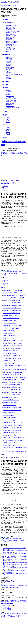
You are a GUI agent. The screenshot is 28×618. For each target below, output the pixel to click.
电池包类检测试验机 (11, 32)
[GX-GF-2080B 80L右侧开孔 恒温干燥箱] (13, 300)
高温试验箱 (8, 75)
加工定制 (5, 84)
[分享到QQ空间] (1, 270)
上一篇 (11, 271)
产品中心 (5, 87)
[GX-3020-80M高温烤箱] (9, 330)
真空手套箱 (8, 47)
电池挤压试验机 (10, 34)
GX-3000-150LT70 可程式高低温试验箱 (12, 343)
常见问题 (8, 120)
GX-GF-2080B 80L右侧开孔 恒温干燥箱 (12, 303)
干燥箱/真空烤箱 (10, 67)
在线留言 (11, 2)
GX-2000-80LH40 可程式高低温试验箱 (12, 328)
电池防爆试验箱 (10, 30)
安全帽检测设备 (10, 96)
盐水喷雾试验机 (10, 61)
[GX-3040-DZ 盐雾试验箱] (9, 335)
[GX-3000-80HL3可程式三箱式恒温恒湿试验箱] (14, 295)
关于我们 (5, 125)
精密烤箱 (8, 77)
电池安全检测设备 (8, 23)
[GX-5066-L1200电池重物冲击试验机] (12, 310)
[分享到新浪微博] (2, 270)
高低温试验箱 (9, 58)
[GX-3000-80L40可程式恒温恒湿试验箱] (13, 305)
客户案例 (5, 112)
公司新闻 (8, 117)
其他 (7, 108)
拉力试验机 (6, 81)
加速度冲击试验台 (10, 28)
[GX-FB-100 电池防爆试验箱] (10, 320)
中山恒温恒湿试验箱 (14, 601)
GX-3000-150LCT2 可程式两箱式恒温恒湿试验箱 (14, 369)
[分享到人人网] (5, 270)
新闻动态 (6, 2)
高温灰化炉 (8, 65)
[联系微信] (6, 605)
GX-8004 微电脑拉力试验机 (9, 353)
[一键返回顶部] (7, 609)
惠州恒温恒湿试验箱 (21, 600)
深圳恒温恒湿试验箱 (8, 603)
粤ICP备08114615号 (9, 581)
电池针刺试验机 (10, 27)
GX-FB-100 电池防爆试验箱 (9, 323)
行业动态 (8, 119)
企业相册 (8, 129)
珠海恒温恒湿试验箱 (11, 600)
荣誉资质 (8, 132)
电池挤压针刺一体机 (11, 25)
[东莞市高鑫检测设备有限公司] (8, 5)
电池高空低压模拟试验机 (12, 41)
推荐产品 (3, 287)
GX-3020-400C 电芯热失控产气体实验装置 (13, 358)
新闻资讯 (5, 115)
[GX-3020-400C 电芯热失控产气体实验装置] (14, 355)
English (2, 2)
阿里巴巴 (3, 584)
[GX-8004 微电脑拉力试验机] (10, 350)
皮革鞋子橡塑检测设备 (11, 101)
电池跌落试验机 (10, 40)
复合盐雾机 (8, 78)
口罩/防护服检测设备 (11, 100)
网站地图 (15, 2)
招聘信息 (8, 133)
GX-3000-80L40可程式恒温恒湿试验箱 (12, 308)
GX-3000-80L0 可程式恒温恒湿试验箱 (12, 292)
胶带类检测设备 (10, 104)
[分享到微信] (7, 270)
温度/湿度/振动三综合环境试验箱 (14, 74)
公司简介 (8, 127)
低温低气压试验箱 (10, 48)
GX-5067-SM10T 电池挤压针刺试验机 (12, 348)
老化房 (7, 71)
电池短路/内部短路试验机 (12, 42)
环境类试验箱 (7, 54)
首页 (7, 180)
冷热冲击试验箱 (10, 60)
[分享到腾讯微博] (4, 270)
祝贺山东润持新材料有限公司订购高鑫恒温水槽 (14, 553)
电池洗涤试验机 (10, 38)
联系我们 (8, 134)
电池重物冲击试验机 (11, 35)
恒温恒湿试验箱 (10, 57)
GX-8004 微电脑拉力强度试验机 (11, 318)
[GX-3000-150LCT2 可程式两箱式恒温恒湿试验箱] (15, 367)
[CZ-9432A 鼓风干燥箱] (9, 360)
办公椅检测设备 (10, 106)
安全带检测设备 (10, 97)
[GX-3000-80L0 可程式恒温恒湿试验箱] (12, 290)
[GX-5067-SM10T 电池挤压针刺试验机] (12, 345)
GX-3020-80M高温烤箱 (8, 333)
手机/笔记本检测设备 (11, 98)
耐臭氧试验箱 (9, 62)
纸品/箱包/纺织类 (10, 103)
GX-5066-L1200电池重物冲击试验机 (11, 313)
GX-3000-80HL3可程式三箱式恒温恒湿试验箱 (14, 297)
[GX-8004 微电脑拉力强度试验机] (11, 315)
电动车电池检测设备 (11, 50)
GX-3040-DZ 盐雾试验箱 (9, 338)
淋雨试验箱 (8, 70)
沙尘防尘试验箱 (10, 68)
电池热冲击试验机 (10, 37)
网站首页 (5, 20)
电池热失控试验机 (10, 51)
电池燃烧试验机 (10, 44)
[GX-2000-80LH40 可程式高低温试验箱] (13, 325)
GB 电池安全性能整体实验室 (13, 31)
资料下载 (8, 122)
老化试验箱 (8, 64)
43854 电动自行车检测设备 (12, 107)
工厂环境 (8, 130)
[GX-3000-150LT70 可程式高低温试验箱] (13, 340)
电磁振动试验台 (10, 45)
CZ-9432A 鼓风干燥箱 (8, 363)
